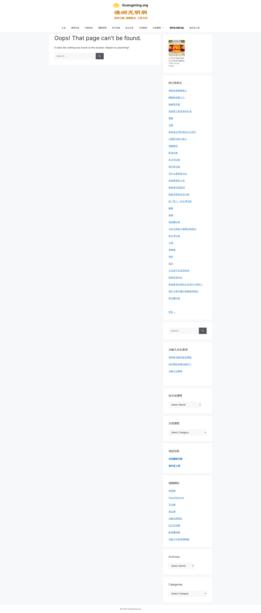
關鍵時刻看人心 (177, 97)
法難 (171, 125)
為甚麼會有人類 (177, 180)
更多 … (172, 312)
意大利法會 (174, 159)
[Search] (100, 56)
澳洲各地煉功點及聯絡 (180, 357)
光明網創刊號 (175, 458)
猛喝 (171, 215)
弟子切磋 (116, 27)
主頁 (64, 27)
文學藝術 (143, 27)
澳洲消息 (75, 27)
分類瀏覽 (157, 27)
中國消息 (89, 27)
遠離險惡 (173, 146)
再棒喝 (172, 249)
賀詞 (171, 263)
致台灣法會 (174, 236)
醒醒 (171, 208)
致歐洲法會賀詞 (177, 187)
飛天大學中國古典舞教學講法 (184, 291)
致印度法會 (174, 166)
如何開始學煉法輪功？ (180, 364)
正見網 (172, 504)
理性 (171, 256)
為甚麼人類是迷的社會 (180, 111)
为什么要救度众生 (178, 173)
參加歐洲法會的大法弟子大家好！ (186, 284)
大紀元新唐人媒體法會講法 (182, 229)
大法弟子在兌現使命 (179, 270)
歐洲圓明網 (174, 532)
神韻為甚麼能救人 (178, 90)
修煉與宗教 (174, 104)
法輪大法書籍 (175, 371)
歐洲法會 (173, 153)
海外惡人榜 (194, 27)
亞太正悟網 (174, 525)
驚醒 (171, 118)
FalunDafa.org (176, 497)
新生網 (172, 511)
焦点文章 (129, 27)
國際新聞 (102, 27)
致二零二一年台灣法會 (180, 201)
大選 (171, 243)
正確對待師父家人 (178, 139)
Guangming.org (135, 5)
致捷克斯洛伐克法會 (179, 194)
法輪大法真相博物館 (179, 539)
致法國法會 (174, 298)
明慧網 (172, 490)
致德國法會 (174, 222)
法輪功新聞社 (175, 518)
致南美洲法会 (175, 277)
